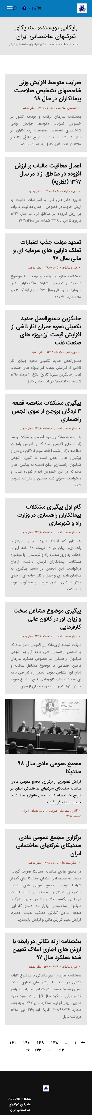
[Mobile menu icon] (10, 8)
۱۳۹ (40, 1043)
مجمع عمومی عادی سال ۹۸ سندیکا (49, 767)
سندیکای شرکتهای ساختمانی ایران (45, 32)
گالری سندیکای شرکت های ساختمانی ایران (50, 811)
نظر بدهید (28, 108)
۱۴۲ (60, 1050)
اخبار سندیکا (70, 862)
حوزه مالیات (70, 191)
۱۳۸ (54, 1043)
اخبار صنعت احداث (66, 428)
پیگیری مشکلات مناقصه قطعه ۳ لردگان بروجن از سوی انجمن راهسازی (46, 411)
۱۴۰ (26, 1043)
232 (37, 1050)
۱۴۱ (12, 1043)
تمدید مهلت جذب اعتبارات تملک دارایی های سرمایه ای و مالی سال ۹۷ (47, 250)
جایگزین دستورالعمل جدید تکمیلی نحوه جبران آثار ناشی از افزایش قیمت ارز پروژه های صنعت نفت (46, 330)
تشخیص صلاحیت (67, 108)
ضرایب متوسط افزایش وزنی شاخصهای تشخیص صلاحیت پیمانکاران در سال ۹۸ (47, 90)
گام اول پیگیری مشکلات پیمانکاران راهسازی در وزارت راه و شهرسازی (49, 515)
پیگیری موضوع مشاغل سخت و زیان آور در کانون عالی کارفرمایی (47, 619)
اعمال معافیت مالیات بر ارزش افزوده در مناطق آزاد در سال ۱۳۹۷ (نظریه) (48, 173)
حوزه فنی (71, 352)
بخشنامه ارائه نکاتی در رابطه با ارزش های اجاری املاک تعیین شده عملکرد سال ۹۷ (47, 949)
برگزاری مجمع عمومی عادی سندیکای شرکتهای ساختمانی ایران (48, 845)
